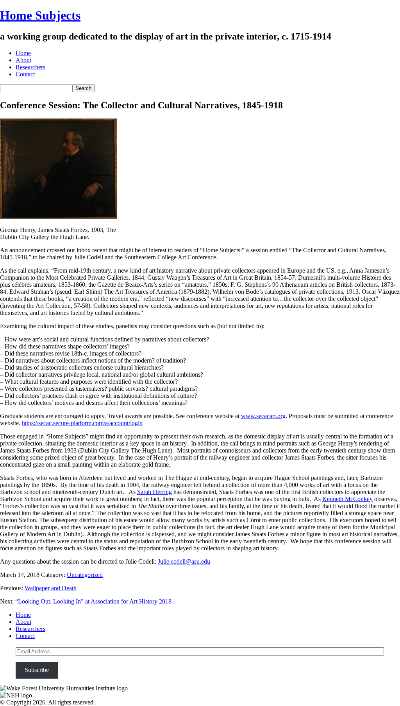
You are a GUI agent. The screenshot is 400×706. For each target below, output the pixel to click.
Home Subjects (40, 15)
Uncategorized (85, 574)
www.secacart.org (263, 416)
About (23, 60)
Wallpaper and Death (51, 588)
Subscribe (37, 669)
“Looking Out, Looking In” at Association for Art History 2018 (93, 601)
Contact (25, 74)
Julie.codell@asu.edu (184, 561)
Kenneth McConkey (347, 499)
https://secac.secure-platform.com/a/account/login (82, 423)
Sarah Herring (154, 492)
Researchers (30, 67)
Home (23, 53)
